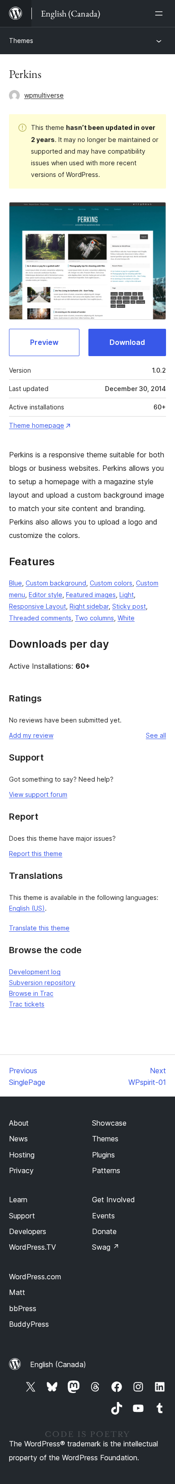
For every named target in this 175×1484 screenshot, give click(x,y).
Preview (44, 342)
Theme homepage (36, 425)
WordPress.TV (32, 1247)
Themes (21, 40)
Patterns (106, 1170)
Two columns (94, 618)
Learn (18, 1199)
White (126, 618)
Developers (27, 1231)
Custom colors (111, 583)
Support (22, 1215)
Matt (17, 1292)
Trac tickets (26, 1004)
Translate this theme (39, 928)
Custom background (56, 583)
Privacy (21, 1170)
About (19, 1122)
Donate (104, 1231)
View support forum (38, 794)
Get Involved (113, 1199)
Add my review (31, 735)
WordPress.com (35, 1276)
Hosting (22, 1154)
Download (127, 342)
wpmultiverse (44, 95)
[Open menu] (160, 13)
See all (156, 735)
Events (103, 1215)
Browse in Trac (31, 993)
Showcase (109, 1122)
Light (126, 594)
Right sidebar (89, 606)
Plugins (103, 1154)
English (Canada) (58, 1364)
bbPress (22, 1308)
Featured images (91, 594)
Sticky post (129, 606)
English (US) (27, 908)
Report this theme (35, 853)
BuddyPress (29, 1324)
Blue (15, 583)
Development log (35, 972)
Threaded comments (40, 618)
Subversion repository (42, 982)
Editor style (45, 594)
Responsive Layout (37, 606)
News (18, 1138)
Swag (105, 1247)
